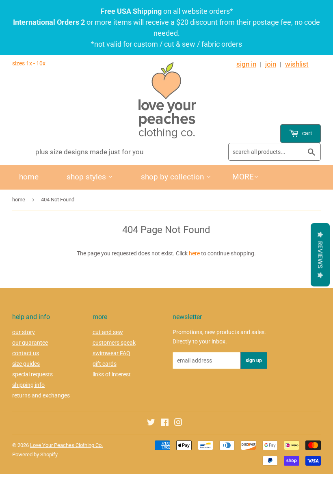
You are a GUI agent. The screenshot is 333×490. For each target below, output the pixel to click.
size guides (26, 363)
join (270, 64)
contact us (25, 353)
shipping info (28, 385)
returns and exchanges (41, 395)
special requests (32, 374)
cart (306, 133)
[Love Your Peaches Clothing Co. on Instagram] (178, 423)
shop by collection (173, 176)
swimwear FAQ (111, 353)
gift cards (105, 363)
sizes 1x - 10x (28, 63)
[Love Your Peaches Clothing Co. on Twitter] (151, 423)
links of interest (112, 374)
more (243, 176)
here (194, 253)
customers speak (114, 342)
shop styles (87, 176)
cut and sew (108, 332)
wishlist (297, 64)
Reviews (320, 254)
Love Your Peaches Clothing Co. (66, 445)
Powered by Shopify (35, 454)
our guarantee (30, 342)
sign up (254, 360)
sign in (246, 64)
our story (23, 332)
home (29, 176)
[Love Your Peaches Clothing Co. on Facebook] (164, 423)
